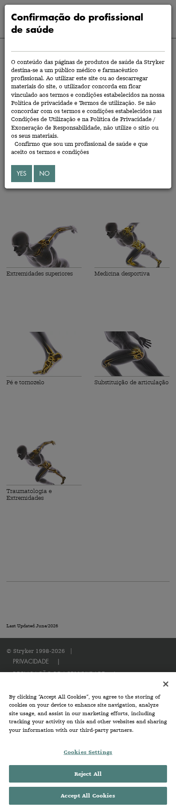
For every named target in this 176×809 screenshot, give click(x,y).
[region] (88, 740)
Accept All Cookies (88, 795)
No (44, 173)
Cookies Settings (88, 752)
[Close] (165, 684)
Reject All (88, 774)
